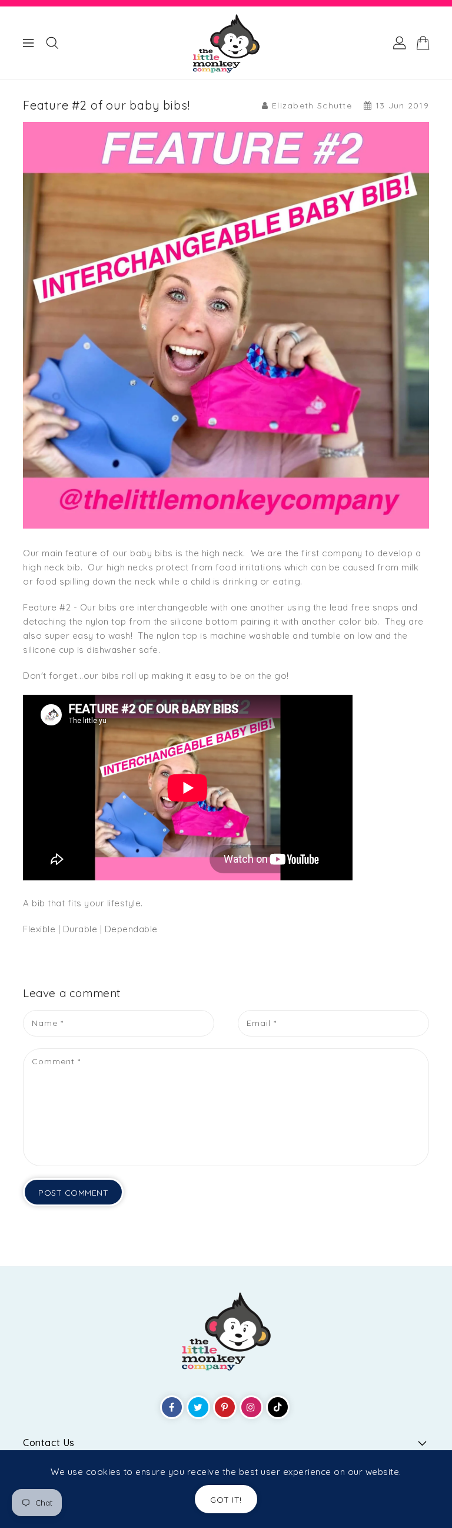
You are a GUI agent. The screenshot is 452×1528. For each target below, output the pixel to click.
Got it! (226, 1499)
